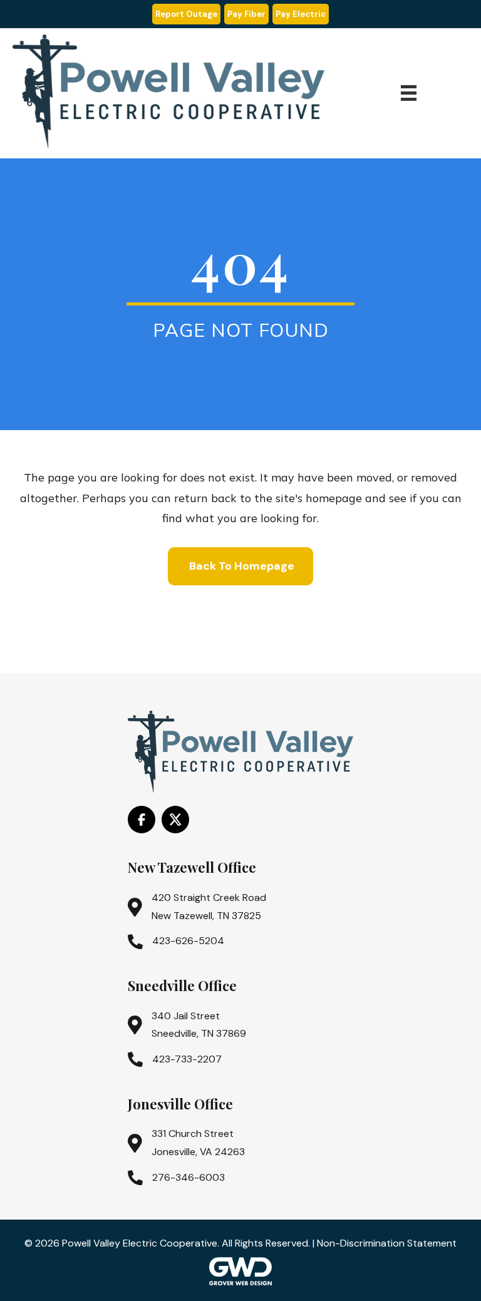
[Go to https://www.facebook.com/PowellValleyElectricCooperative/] (141, 819)
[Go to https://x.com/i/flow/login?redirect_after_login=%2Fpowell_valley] (175, 819)
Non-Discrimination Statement (387, 1243)
